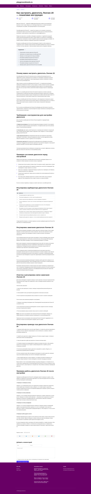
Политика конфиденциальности (68, 468)
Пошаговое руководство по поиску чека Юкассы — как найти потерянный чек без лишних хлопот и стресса (41, 469)
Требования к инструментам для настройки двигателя (30, 54)
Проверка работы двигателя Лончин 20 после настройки (31, 64)
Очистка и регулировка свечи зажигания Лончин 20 (30, 61)
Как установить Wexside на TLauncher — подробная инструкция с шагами (38, 475)
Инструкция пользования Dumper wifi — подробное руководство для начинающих (53, 476)
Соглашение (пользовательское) (68, 470)
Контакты (18, 468)
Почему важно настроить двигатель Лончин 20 (29, 52)
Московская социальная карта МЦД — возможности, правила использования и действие (23, 476)
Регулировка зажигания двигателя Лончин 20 (28, 59)
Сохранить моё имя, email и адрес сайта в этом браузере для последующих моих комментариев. (33, 459)
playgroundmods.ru (25, 2)
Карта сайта (19, 470)
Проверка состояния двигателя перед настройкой (29, 55)
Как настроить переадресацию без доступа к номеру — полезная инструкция (68, 475)
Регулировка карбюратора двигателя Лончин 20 (29, 57)
